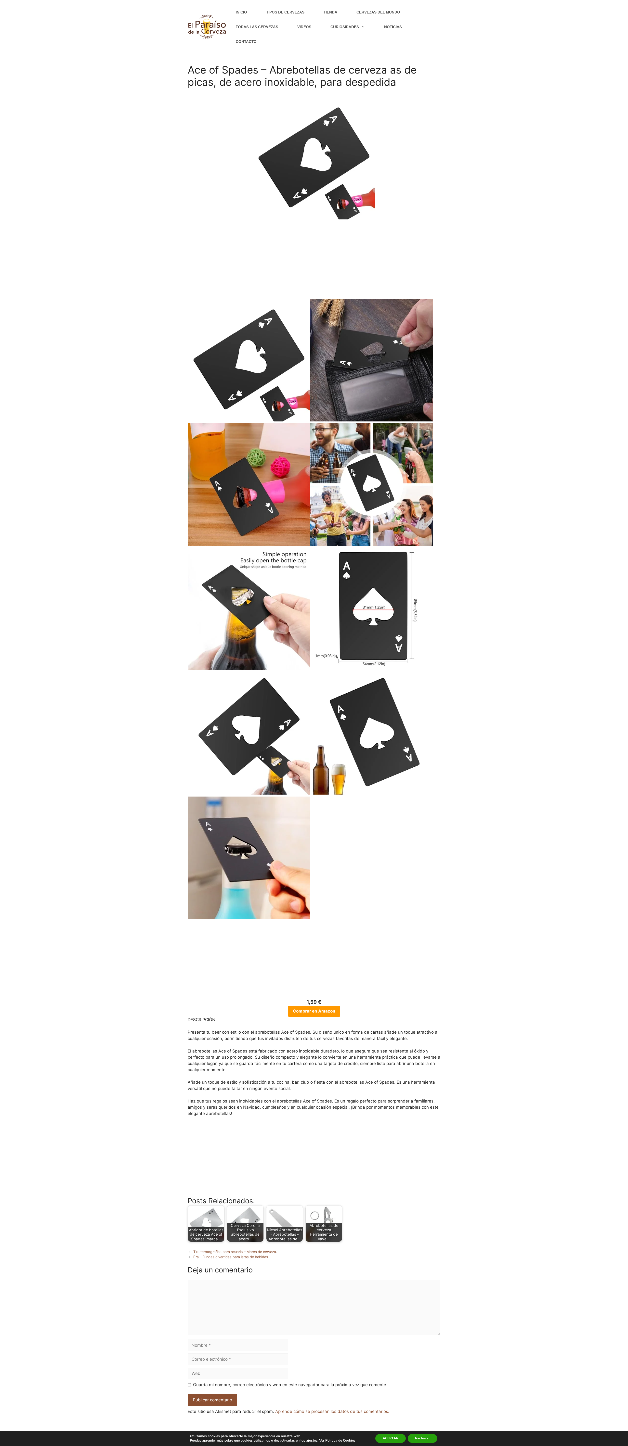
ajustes (311, 1440)
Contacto (246, 41)
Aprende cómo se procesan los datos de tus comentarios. (332, 1411)
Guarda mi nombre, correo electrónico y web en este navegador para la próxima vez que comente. (290, 1384)
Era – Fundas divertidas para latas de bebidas (230, 1257)
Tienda (330, 12)
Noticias (393, 27)
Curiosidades (344, 27)
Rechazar (422, 1438)
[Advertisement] (314, 262)
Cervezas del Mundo (378, 12)
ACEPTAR (390, 1438)
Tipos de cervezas (285, 12)
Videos (304, 27)
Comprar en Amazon (314, 1011)
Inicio (241, 12)
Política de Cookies (340, 1440)
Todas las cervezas (257, 27)
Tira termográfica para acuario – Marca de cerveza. (235, 1252)
